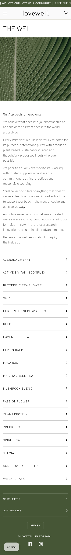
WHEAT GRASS (14, 478)
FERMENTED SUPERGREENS (24, 311)
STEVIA (8, 453)
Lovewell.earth (32, 536)
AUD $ (34, 525)
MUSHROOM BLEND (17, 388)
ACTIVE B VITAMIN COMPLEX (24, 272)
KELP (7, 324)
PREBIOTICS (12, 427)
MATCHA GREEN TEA (18, 375)
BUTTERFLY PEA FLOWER (22, 285)
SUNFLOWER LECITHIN (21, 465)
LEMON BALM (13, 349)
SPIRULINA (11, 440)
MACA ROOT (11, 362)
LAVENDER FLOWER (18, 337)
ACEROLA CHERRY (16, 259)
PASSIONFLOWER (16, 401)
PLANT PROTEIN (15, 414)
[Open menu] (8, 13)
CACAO (8, 298)
